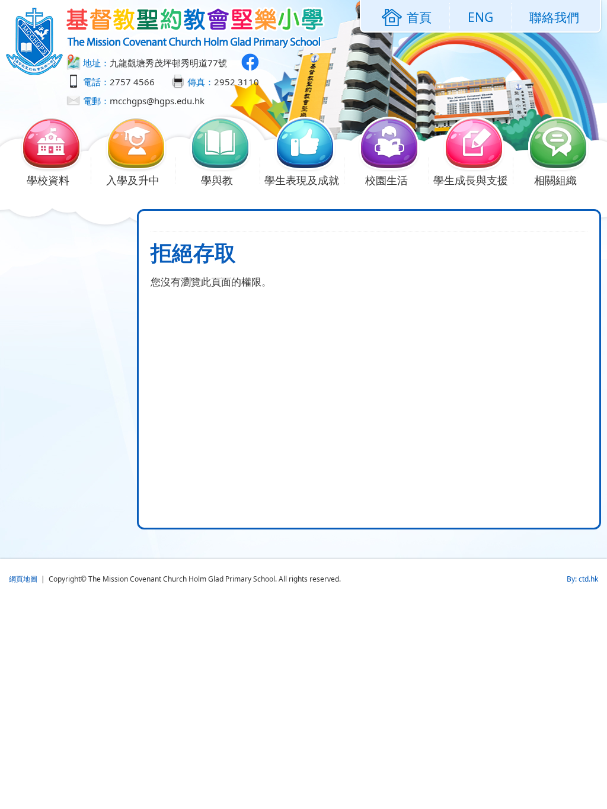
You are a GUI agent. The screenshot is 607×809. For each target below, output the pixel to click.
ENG (480, 17)
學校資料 (48, 180)
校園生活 (386, 180)
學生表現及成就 (301, 180)
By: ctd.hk (582, 579)
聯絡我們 (554, 17)
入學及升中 (132, 180)
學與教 (217, 180)
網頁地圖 (23, 579)
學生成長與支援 (470, 180)
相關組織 (555, 180)
